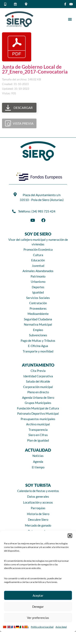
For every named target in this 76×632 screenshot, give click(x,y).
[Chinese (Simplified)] (5, 626)
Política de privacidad (42, 626)
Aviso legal (61, 626)
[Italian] (22, 626)
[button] (70, 536)
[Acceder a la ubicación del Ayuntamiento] (26, 4)
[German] (18, 626)
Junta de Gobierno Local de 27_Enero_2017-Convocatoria (35, 69)
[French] (14, 626)
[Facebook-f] (65, 4)
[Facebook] (43, 220)
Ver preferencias (38, 617)
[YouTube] (33, 220)
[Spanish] (26, 626)
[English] (9, 626)
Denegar (38, 606)
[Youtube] (71, 4)
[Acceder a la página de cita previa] (16, 4)
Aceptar (38, 595)
